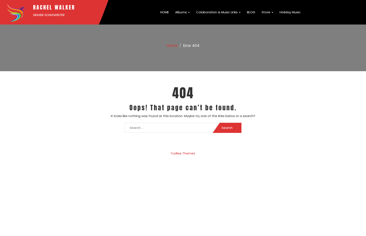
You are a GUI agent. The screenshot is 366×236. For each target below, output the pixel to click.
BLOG (251, 12)
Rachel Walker (54, 7)
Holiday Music (290, 12)
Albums (181, 12)
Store (266, 12)
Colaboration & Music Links (217, 12)
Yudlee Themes (183, 153)
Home (172, 45)
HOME (164, 12)
